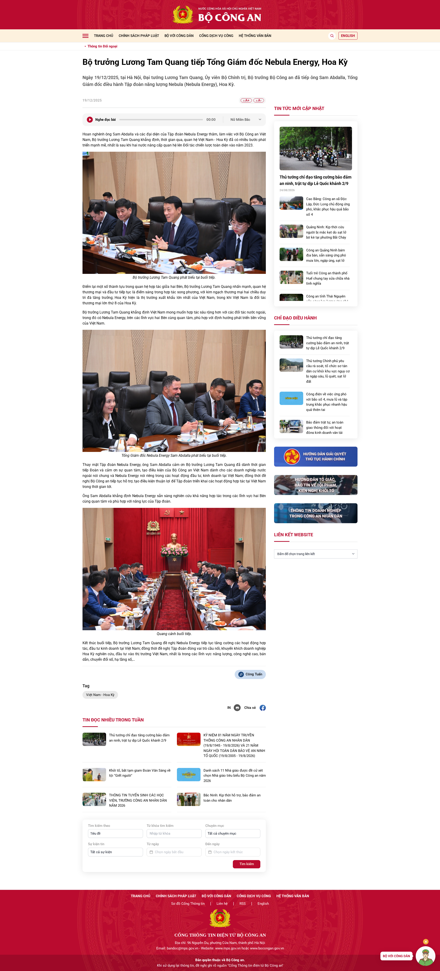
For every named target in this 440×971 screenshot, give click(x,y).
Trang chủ (103, 36)
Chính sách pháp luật (139, 36)
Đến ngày (212, 844)
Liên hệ (222, 904)
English (263, 904)
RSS (242, 904)
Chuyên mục (214, 826)
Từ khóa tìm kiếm (160, 826)
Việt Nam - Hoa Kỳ (100, 695)
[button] (115, 833)
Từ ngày (153, 844)
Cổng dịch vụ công (216, 36)
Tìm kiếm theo (99, 826)
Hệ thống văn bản (255, 36)
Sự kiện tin (96, 844)
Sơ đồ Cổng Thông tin (188, 904)
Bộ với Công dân (179, 36)
